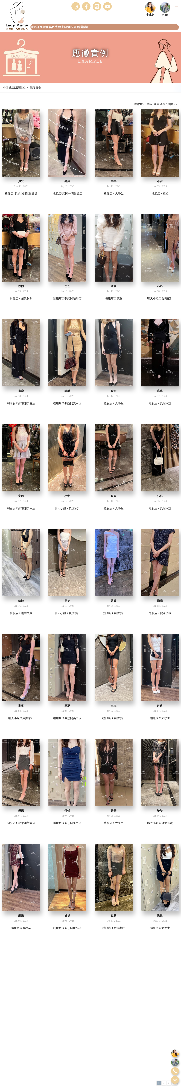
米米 (21, 915)
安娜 (21, 495)
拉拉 (113, 390)
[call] (175, 1071)
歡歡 (21, 600)
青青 (113, 810)
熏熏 (160, 915)
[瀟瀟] (160, 562)
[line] (175, 1053)
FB (86, 6)
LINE (97, 6)
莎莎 (160, 495)
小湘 (67, 495)
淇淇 (113, 705)
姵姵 (21, 810)
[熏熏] (160, 877)
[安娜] (21, 457)
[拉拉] (114, 352)
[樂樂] (67, 352)
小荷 (160, 181)
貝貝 (113, 495)
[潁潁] (21, 247)
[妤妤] (67, 877)
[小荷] (160, 143)
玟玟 (160, 705)
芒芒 (67, 286)
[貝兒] (21, 143)
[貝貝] (114, 457)
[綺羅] (67, 143)
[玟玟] (160, 667)
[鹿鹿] (21, 352)
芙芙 (67, 600)
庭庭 (160, 390)
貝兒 (21, 181)
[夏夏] (67, 667)
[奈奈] (114, 247)
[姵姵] (21, 772)
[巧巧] (160, 247)
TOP (175, 1080)
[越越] (114, 877)
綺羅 (67, 181)
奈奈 (113, 286)
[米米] (21, 877)
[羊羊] (114, 143)
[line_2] (175, 1062)
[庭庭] (160, 352)
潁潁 (21, 286)
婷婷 (113, 600)
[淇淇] (114, 667)
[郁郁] (67, 772)
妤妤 (67, 915)
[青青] (114, 772)
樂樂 (67, 390)
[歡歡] (21, 562)
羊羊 (113, 181)
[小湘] (67, 457)
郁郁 (67, 810)
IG (75, 6)
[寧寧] (21, 667)
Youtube (107, 6)
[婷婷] (114, 562)
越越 (113, 915)
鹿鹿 (21, 390)
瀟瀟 (160, 600)
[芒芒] (67, 247)
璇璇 (160, 810)
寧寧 (21, 705)
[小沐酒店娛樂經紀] (14, 16)
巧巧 (160, 286)
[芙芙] (67, 562)
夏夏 (67, 705)
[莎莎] (160, 457)
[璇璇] (160, 772)
